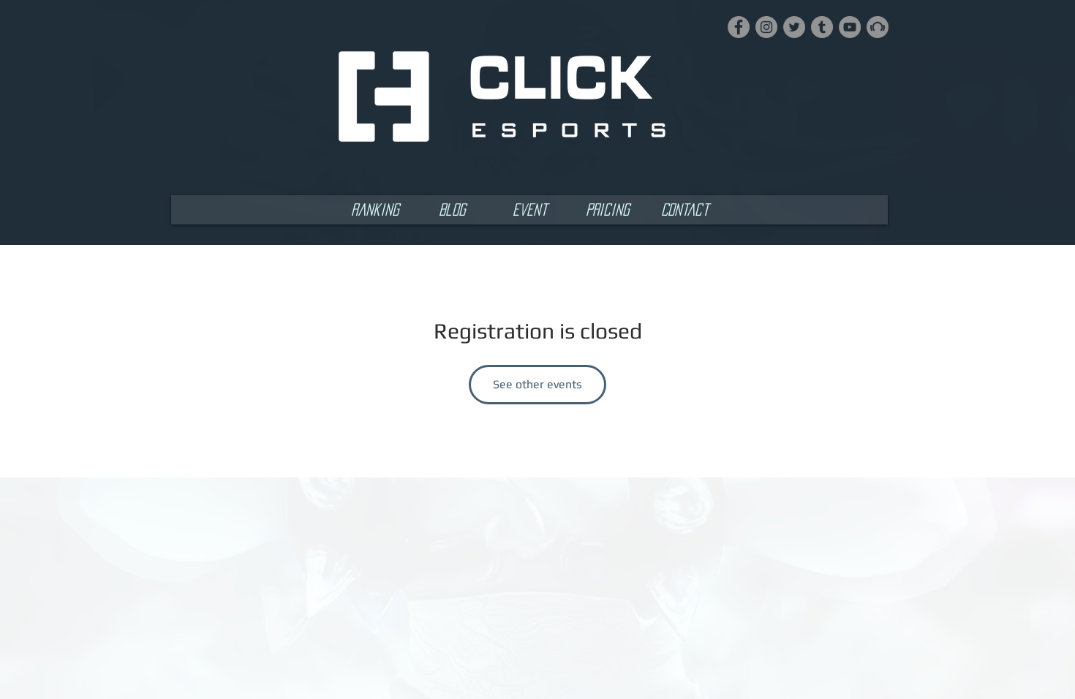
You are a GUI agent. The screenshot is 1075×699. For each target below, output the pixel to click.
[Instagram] (766, 27)
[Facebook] (739, 27)
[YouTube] (850, 27)
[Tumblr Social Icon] (822, 27)
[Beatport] (878, 27)
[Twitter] (794, 27)
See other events (537, 384)
